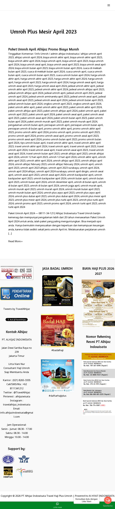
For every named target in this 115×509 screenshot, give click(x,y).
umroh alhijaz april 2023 (66, 160)
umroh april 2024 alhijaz (21, 171)
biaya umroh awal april (33, 64)
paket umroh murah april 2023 (44, 121)
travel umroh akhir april (60, 143)
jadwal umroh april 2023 (80, 93)
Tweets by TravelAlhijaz (16, 309)
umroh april (87, 164)
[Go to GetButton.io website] (108, 506)
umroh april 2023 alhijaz (33, 168)
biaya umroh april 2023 (75, 61)
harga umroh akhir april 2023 (37, 79)
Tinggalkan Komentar (20, 54)
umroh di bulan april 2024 (44, 185)
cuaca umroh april (76, 71)
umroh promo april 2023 (28, 203)
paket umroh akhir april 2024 (85, 107)
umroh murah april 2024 (50, 189)
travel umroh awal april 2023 (72, 150)
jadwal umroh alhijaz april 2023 (86, 89)
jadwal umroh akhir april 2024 (51, 89)
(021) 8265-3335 (21, 380)
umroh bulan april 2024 (33, 182)
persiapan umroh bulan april (87, 125)
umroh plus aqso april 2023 (59, 192)
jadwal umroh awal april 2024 (50, 100)
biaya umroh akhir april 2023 (86, 57)
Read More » (15, 241)
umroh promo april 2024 (57, 203)
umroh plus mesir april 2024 (30, 200)
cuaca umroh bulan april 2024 (72, 75)
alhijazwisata (22, 396)
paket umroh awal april (69, 114)
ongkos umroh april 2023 (58, 104)
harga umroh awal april (82, 82)
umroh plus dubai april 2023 (30, 196)
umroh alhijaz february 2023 (30, 164)
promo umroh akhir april (58, 128)
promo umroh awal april (50, 136)
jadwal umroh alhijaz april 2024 (25, 93)
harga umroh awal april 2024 (50, 86)
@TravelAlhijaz (22, 392)
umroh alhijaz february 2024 (63, 164)
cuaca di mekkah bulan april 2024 (46, 71)
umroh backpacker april (80, 175)
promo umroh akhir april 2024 (31, 132)
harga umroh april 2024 (55, 82)
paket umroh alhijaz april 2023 (25, 111)
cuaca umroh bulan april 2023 (38, 75)
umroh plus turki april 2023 (62, 200)
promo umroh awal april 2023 (82, 136)
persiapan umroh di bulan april (25, 128)
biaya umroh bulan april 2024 (65, 68)
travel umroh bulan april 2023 (42, 153)
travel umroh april (58, 146)
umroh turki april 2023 (84, 203)
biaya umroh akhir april (56, 57)
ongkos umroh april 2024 (87, 104)
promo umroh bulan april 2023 (60, 139)
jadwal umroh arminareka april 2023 (49, 96)
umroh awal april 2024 (53, 175)
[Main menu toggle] (108, 5)
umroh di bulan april (85, 182)
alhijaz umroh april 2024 (28, 57)
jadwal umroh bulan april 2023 (86, 100)
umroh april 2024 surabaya (51, 171)
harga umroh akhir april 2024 (70, 79)
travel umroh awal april (42, 150)
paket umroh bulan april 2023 (70, 118)
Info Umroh (42, 54)
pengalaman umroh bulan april (25, 125)
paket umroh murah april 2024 (80, 121)
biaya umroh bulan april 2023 (31, 68)
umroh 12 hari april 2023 (34, 157)
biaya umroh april (51, 61)
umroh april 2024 (89, 168)
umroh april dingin (78, 171)
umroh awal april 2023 (26, 175)
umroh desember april (60, 182)
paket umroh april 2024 (42, 114)
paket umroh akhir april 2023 (52, 107)
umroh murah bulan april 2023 (82, 189)
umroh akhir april (87, 157)
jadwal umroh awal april (83, 96)
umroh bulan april (77, 178)
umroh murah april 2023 (21, 189)
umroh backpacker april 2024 (50, 178)
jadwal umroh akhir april (81, 86)
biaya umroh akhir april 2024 (24, 61)
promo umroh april (60, 132)
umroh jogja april (70, 185)
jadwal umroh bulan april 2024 (25, 104)
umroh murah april (91, 185)
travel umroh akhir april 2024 (31, 146)
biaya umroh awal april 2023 (63, 64)
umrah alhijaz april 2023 (74, 153)
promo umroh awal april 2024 (24, 139)
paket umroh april (89, 111)
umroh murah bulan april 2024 (25, 192)
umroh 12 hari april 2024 (62, 157)
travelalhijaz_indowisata (16, 404)
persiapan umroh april (56, 125)
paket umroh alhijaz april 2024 (60, 111)
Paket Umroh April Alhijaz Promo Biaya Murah (43, 49)
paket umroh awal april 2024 (36, 118)
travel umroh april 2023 (83, 146)
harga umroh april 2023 (27, 82)
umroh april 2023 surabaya (64, 168)
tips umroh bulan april (33, 143)
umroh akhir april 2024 (39, 160)
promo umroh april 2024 (22, 136)
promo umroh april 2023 (86, 132)
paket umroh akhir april (21, 107)
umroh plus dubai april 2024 (63, 196)
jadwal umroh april (54, 93)
